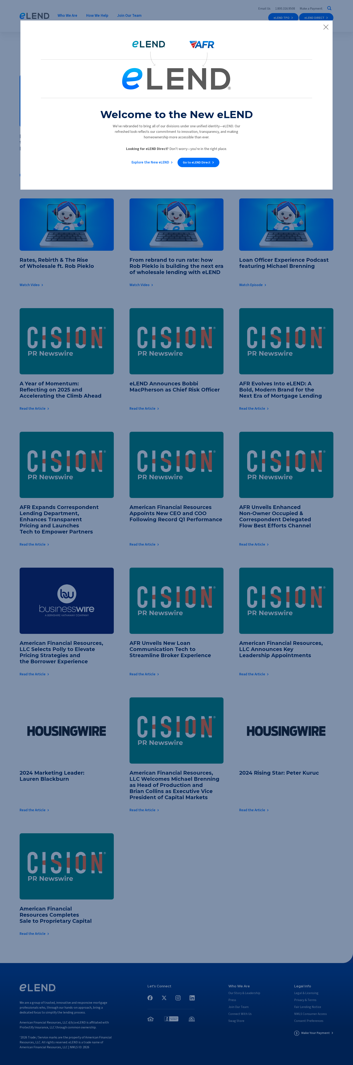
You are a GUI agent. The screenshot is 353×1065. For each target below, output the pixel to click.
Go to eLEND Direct (196, 162)
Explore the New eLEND (150, 162)
